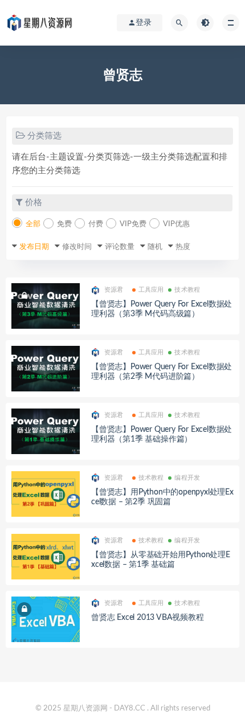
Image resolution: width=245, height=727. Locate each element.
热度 (182, 247)
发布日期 (34, 247)
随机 (155, 247)
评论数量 (119, 247)
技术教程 (187, 290)
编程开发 (187, 478)
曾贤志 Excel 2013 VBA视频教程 (147, 618)
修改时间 (77, 247)
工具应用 (151, 290)
